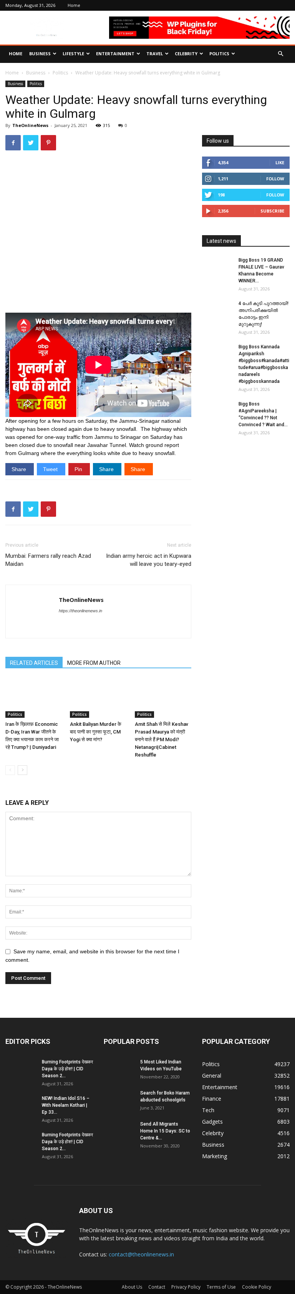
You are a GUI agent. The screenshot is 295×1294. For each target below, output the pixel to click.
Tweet (51, 469)
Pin (79, 469)
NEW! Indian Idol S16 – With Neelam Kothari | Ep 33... (65, 1105)
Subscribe (272, 211)
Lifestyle (73, 53)
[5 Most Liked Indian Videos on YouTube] (119, 1069)
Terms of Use (221, 1287)
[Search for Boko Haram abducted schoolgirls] (119, 1100)
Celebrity (186, 53)
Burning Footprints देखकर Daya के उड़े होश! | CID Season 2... (67, 1068)
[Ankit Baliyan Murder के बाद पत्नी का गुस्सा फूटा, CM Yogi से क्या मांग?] (98, 698)
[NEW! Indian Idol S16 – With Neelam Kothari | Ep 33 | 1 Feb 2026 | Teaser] (20, 1105)
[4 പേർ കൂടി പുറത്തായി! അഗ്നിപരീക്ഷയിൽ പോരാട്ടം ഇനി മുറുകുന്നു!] (217, 310)
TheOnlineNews (30, 125)
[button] (280, 54)
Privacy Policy (186, 1287)
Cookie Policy (256, 1287)
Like (279, 162)
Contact (156, 1287)
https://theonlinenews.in (80, 610)
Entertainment (115, 53)
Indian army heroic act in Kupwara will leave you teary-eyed (148, 559)
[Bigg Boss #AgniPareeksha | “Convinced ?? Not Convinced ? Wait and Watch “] (217, 411)
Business (40, 53)
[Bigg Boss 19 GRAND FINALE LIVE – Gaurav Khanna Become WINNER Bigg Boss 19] (217, 267)
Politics (219, 53)
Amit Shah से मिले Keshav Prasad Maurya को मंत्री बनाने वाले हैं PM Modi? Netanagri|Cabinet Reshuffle (161, 739)
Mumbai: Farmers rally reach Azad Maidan (48, 559)
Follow (275, 178)
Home (74, 5)
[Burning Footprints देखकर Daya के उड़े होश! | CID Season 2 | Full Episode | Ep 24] (20, 1069)
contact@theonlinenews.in (141, 1254)
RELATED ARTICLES (34, 663)
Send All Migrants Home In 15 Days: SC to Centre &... (165, 1131)
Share (20, 469)
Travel (154, 53)
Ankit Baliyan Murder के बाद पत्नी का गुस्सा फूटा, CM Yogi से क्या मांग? (95, 731)
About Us (132, 1287)
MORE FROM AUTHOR (94, 663)
